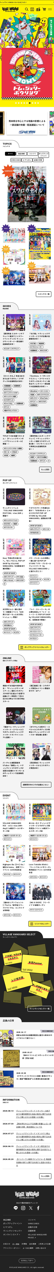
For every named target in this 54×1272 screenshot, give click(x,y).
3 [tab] (21, 103)
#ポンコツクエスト (43, 395)
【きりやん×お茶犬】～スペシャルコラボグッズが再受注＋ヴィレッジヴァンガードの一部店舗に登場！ (39, 731)
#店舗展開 (7, 386)
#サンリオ (46, 529)
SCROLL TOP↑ (27, 1261)
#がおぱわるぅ (35, 533)
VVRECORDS (16, 160)
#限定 (32, 457)
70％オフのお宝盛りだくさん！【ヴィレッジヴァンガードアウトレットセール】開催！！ (13, 440)
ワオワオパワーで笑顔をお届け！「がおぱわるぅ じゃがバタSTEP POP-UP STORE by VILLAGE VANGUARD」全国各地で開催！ (40, 514)
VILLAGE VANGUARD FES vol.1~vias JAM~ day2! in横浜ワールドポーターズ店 (13, 827)
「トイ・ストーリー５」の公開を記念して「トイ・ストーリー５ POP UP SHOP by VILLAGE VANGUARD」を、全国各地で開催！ (40, 614)
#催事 (13, 456)
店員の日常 (38, 160)
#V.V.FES (7, 524)
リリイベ (32, 154)
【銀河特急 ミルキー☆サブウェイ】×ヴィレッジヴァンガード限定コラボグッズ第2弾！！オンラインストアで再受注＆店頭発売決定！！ (40, 442)
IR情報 (24, 1244)
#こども (46, 579)
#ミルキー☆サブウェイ (11, 349)
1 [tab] (16, 103)
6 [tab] (29, 103)
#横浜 (15, 524)
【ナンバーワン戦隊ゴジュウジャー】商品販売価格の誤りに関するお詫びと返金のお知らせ (33, 1162)
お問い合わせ (41, 1248)
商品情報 (21, 154)
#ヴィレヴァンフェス (10, 520)
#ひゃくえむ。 (8, 404)
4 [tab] (24, 103)
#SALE (14, 452)
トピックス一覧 (43, 294)
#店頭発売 (19, 404)
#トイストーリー (35, 632)
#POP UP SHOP (35, 526)
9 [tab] (38, 103)
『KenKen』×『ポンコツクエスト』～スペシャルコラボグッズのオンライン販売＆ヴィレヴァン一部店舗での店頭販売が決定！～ (39, 381)
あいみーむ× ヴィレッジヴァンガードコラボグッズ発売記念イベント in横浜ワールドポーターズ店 (40, 827)
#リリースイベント (36, 910)
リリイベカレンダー (41, 924)
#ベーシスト (44, 391)
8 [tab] (35, 103)
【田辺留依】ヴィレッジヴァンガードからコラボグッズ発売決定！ (39, 765)
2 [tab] (18, 103)
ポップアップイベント (43, 155)
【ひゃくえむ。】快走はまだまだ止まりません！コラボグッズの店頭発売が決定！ (14, 378)
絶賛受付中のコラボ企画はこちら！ (36, 785)
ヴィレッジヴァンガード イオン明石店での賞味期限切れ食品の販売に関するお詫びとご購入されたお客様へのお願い (33, 1149)
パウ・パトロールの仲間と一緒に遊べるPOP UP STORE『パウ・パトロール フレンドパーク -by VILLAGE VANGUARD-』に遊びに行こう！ (40, 565)
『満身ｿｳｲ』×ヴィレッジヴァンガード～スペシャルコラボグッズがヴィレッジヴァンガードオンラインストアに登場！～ (14, 732)
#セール (6, 452)
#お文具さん (8, 625)
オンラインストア (10, 1234)
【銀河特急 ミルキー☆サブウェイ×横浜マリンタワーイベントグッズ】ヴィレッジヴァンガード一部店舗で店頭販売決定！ (13, 339)
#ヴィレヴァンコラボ (10, 393)
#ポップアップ (35, 529)
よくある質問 (28, 1248)
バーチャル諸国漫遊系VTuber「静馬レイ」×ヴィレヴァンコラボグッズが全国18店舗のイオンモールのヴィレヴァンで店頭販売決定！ (13, 769)
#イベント (33, 576)
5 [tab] (27, 103)
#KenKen (33, 391)
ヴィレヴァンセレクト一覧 (39, 1009)
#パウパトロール (35, 579)
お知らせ (6, 1244)
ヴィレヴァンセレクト (12, 1231)
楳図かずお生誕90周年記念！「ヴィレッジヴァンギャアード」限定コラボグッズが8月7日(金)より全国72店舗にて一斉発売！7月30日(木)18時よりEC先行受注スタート (14, 694)
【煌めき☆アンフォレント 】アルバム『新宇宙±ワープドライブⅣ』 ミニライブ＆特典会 (13, 906)
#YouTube (44, 398)
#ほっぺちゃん (8, 580)
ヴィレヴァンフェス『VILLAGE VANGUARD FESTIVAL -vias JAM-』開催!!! (13, 512)
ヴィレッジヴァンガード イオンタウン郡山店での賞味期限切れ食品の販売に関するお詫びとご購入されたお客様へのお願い (33, 1136)
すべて (10, 154)
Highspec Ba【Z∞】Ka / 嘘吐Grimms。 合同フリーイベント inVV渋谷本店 (14, 867)
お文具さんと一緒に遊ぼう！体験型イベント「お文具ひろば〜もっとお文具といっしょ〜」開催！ (13, 613)
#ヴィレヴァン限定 (10, 397)
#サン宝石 (19, 577)
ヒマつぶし (27, 160)
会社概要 (32, 1244)
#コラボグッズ (8, 400)
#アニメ (6, 407)
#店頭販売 (33, 351)
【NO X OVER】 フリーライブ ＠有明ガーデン (39, 903)
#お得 (6, 456)
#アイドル (7, 874)
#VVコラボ (43, 351)
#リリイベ (7, 839)
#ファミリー (34, 583)
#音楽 (32, 395)
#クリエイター (8, 527)
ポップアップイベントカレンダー (37, 647)
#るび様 (32, 344)
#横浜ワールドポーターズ (12, 836)
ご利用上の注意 (44, 1244)
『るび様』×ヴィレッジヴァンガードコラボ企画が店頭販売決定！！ (39, 336)
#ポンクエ (33, 398)
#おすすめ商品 (42, 457)
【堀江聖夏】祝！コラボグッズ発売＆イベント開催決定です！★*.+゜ (39, 688)
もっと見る (45, 469)
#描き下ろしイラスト (10, 411)
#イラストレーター (36, 347)
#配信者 (41, 344)
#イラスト (33, 639)
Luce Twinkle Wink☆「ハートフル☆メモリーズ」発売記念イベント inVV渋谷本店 (40, 868)
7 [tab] (32, 103)
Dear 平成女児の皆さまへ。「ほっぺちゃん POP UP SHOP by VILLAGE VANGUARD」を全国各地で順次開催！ (14, 563)
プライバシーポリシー (12, 1248)
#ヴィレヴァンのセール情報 (13, 448)
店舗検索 (32, 1231)
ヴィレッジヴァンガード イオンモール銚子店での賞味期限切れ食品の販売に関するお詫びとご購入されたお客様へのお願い (33, 1114)
